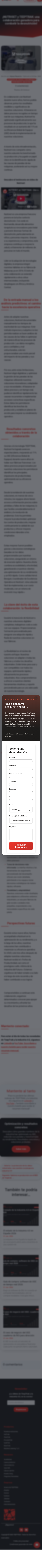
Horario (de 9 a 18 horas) (19, 816)
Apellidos (13, 765)
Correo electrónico (16, 773)
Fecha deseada (15, 805)
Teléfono (13, 781)
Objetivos (12, 827)
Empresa (13, 789)
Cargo (11, 797)
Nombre (13, 757)
